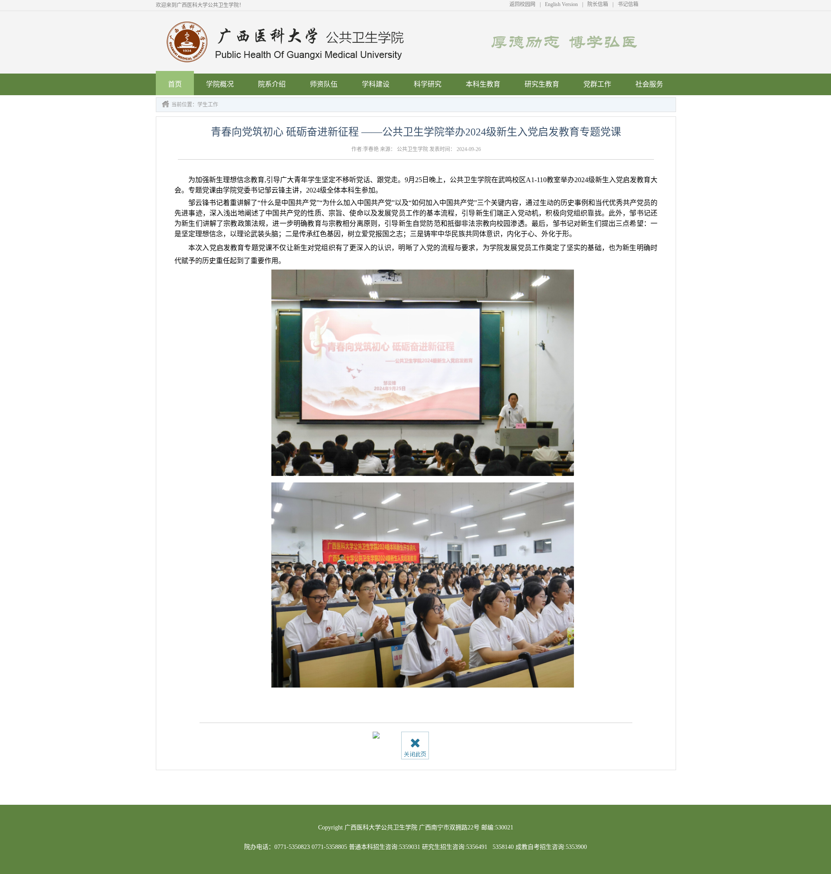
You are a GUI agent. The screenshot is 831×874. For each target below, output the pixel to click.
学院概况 (220, 84)
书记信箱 (628, 4)
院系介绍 (272, 84)
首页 (175, 84)
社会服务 (649, 84)
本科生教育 (483, 84)
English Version (561, 4)
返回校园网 (522, 4)
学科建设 (376, 84)
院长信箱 (597, 4)
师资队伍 (324, 84)
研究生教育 (542, 84)
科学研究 (427, 84)
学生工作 (207, 105)
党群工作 (597, 84)
